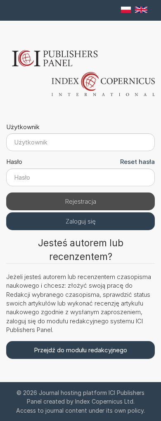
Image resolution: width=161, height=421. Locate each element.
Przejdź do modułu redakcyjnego (80, 350)
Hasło (14, 162)
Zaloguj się (81, 221)
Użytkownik (23, 127)
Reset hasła (137, 162)
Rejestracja (80, 201)
